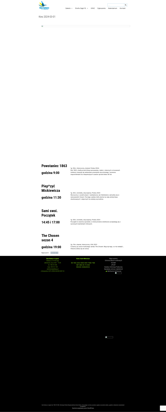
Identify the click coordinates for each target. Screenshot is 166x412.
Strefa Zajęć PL (80, 8)
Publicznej (119, 267)
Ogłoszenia (101, 8)
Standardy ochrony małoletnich (113, 269)
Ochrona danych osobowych (113, 260)
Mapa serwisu (113, 258)
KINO (93, 8)
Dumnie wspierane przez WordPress (83, 408)
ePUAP (113, 265)
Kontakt (123, 8)
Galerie (67, 8)
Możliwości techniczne (114, 271)
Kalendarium (112, 8)
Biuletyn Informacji (110, 267)
